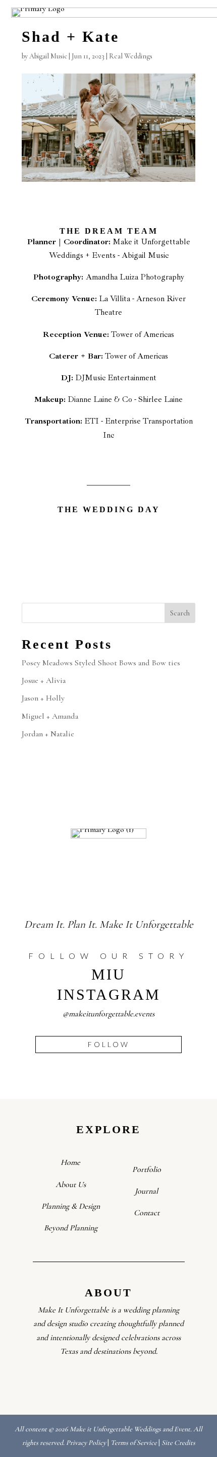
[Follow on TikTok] (119, 1381)
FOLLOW (109, 1044)
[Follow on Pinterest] (140, 1381)
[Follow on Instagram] (98, 1381)
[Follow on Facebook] (77, 1381)
